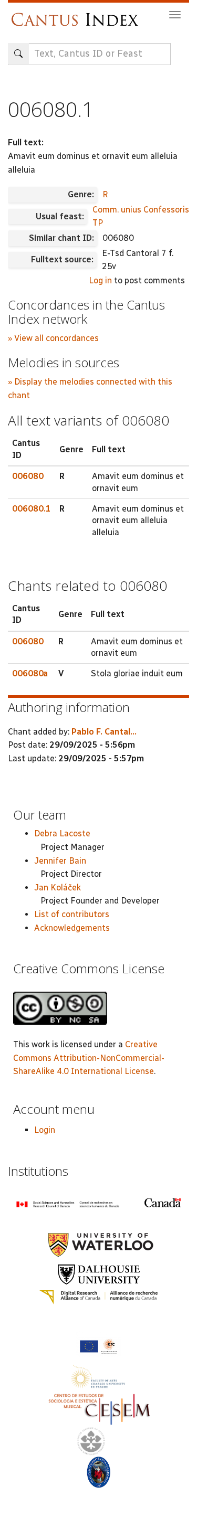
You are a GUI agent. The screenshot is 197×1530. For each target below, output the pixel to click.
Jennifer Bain (60, 861)
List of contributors (71, 914)
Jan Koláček (57, 887)
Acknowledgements (72, 928)
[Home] (77, 14)
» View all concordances (53, 338)
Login (44, 1130)
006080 (28, 476)
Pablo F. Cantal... (104, 732)
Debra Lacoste (62, 833)
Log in (100, 280)
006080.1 (31, 509)
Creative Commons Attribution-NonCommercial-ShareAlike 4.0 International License (88, 1057)
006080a (30, 673)
